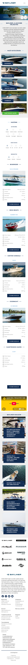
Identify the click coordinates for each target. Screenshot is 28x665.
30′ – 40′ (20, 147)
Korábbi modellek (6, 619)
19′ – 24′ (11, 147)
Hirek (16, 616)
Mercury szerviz (19, 608)
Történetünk (18, 606)
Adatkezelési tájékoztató (13, 657)
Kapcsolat (4, 599)
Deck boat (20, 131)
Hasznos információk (6, 616)
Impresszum (10, 658)
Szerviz (3, 608)
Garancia (17, 602)
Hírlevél (17, 658)
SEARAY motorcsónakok (5, 626)
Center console (13, 131)
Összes (7, 131)
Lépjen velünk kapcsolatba (5, 602)
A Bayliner (18, 599)
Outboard (18, 159)
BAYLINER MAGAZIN (14, 414)
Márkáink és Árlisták (6, 624)
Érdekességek (19, 604)
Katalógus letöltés (6, 604)
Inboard (13, 159)
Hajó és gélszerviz (5, 610)
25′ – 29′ (16, 147)
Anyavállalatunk (19, 601)
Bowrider (8, 136)
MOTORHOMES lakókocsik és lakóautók (5, 630)
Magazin (17, 614)
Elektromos (19, 136)
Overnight (13, 136)
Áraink (4, 634)
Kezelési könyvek (5, 618)
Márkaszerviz (4, 612)
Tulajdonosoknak (6, 614)
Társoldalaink (5, 622)
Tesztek (17, 618)
